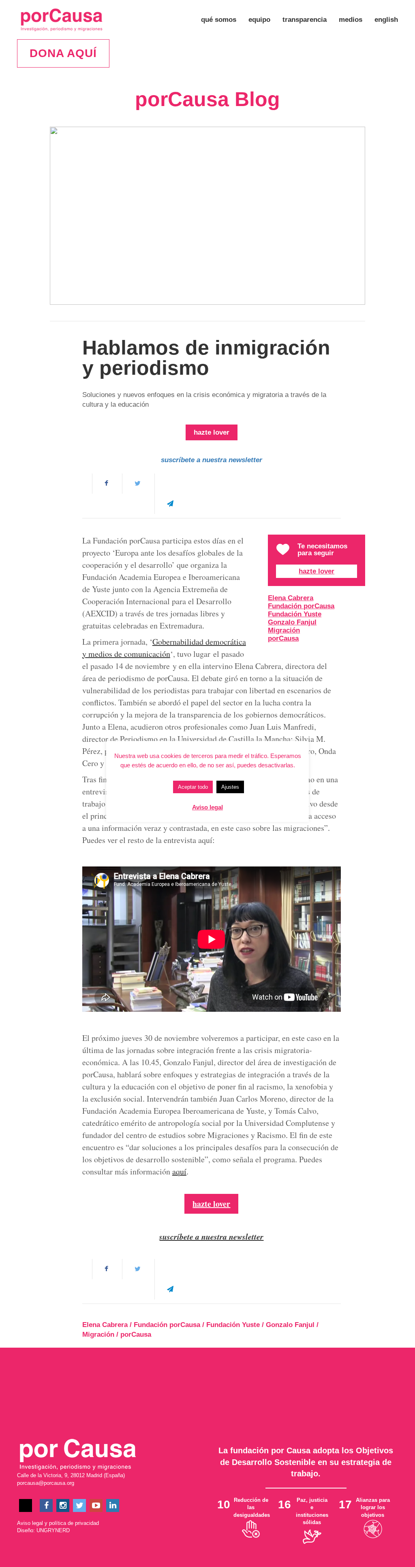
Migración (284, 630)
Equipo (259, 19)
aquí (179, 1171)
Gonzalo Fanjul (292, 622)
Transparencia (304, 19)
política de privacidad (74, 1523)
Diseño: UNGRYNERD (43, 1530)
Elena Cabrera (290, 598)
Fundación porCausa (301, 606)
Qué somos (218, 19)
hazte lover (211, 432)
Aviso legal (30, 1523)
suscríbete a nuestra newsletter (211, 460)
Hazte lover (316, 571)
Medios (350, 19)
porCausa (283, 638)
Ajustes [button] (230, 787)
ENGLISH (386, 19)
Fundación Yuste (294, 614)
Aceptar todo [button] (193, 787)
